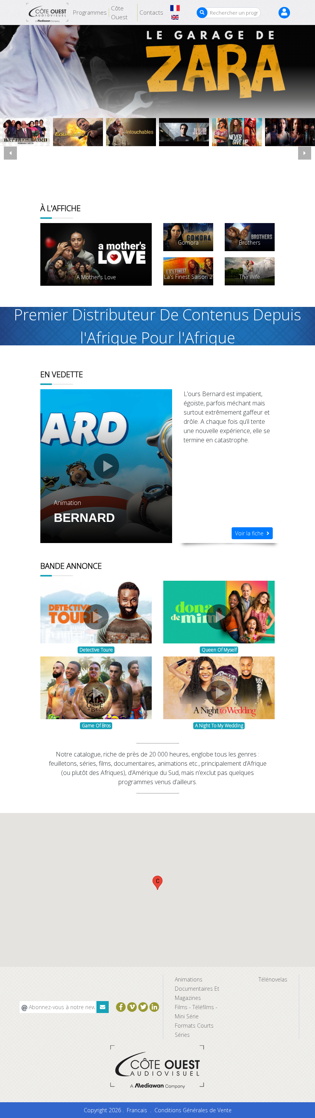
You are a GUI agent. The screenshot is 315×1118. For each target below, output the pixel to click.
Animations (188, 979)
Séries (182, 1034)
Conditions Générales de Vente (193, 1110)
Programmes (90, 12)
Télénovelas (273, 979)
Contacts (151, 12)
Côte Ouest (119, 12)
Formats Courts (194, 1025)
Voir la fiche (251, 533)
